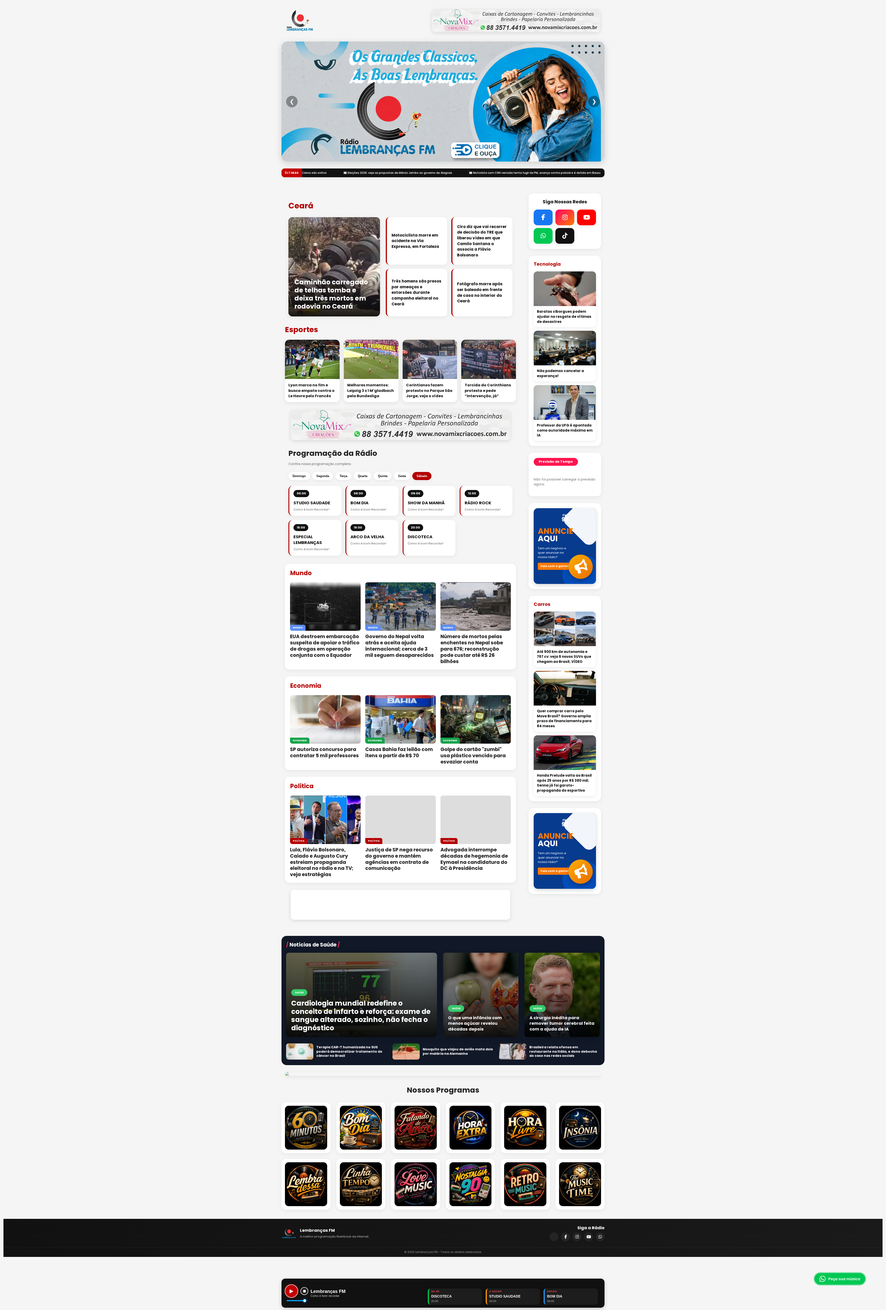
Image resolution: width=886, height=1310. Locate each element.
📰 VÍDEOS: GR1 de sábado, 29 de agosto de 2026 (482, 173)
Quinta (382, 476)
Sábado (421, 476)
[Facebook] (565, 1236)
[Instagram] (577, 1236)
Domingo (299, 476)
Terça (343, 476)
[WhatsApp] (600, 1236)
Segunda (322, 476)
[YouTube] (588, 1236)
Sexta (402, 476)
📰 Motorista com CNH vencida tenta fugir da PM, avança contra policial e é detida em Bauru (365, 173)
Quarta (362, 476)
